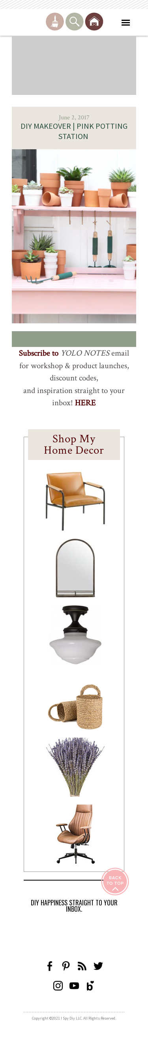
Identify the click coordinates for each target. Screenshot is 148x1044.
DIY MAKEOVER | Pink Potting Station (74, 131)
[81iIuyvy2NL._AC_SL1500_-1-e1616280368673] (75, 662)
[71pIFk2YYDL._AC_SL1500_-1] (75, 528)
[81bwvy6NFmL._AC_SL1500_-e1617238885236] (75, 595)
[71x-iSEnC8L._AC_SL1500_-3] (75, 861)
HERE (85, 402)
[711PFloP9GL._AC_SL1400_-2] (75, 727)
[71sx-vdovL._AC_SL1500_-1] (75, 794)
